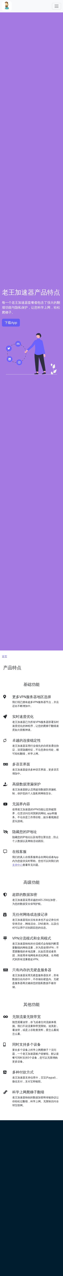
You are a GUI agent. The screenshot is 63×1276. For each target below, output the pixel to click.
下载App (11, 322)
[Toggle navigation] (56, 6)
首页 (4, 656)
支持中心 (17, 865)
